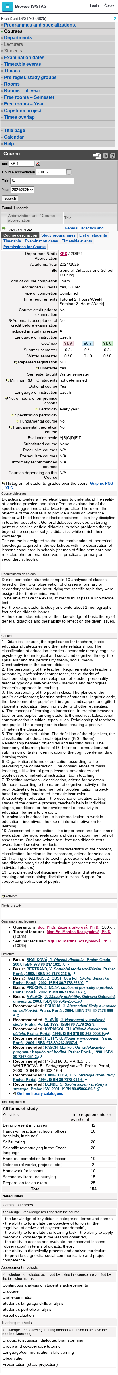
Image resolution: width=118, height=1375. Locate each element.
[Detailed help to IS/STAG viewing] (113, 156)
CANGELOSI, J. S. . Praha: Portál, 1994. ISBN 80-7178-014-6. (64, 1077)
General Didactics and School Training (84, 230)
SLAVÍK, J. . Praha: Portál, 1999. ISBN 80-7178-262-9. (59, 1022)
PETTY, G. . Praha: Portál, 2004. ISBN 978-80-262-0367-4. (62, 1040)
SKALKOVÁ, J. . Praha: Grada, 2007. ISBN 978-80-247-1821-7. (62, 962)
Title (5, 181)
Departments (18, 37)
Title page (14, 130)
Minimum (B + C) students (33, 380)
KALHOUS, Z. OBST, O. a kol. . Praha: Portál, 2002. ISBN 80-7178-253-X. (61, 980)
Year (5, 190)
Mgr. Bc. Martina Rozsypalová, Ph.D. (79, 932)
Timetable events (22, 64)
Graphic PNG (101, 483)
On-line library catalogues (40, 1093)
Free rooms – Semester (29, 97)
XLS (9, 488)
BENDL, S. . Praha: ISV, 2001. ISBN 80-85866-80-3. (60, 1086)
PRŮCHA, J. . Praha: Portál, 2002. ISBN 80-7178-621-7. (63, 989)
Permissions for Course (24, 247)
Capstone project (23, 110)
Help (9, 143)
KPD (63, 254)
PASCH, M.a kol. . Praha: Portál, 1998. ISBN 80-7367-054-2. (63, 1052)
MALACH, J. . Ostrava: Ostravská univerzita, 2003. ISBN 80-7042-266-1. (64, 999)
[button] (7, 7)
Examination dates (24, 57)
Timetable (12, 241)
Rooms (12, 84)
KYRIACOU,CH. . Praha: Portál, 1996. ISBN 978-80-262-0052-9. (60, 1031)
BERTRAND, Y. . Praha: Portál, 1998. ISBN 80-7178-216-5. (64, 971)
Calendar (14, 137)
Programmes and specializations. (40, 24)
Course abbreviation (18, 172)
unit (5, 163)
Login (94, 6)
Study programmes (58, 235)
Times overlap (19, 117)
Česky (109, 6)
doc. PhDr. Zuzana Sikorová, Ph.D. (68, 927)
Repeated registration (37, 362)
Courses (13, 31)
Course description (20, 235)
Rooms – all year (22, 90)
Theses (12, 70)
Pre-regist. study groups (30, 77)
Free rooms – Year (24, 103)
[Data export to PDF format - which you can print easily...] (97, 156)
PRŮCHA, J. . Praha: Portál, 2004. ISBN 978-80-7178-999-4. (64, 1010)
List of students (93, 235)
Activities (11, 896)
